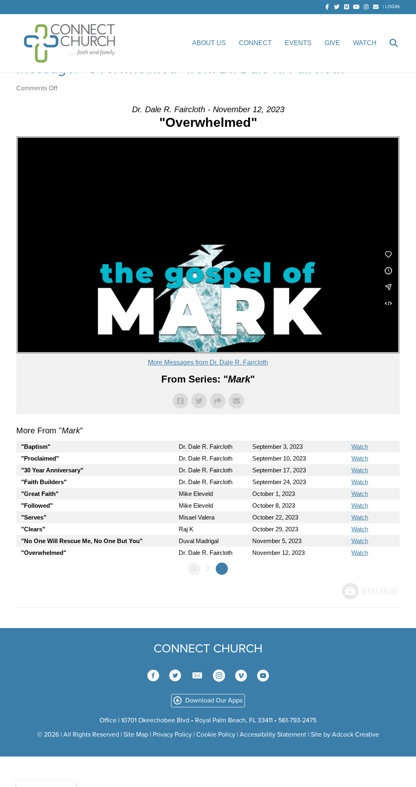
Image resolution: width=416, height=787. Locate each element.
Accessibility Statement (273, 734)
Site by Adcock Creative (344, 734)
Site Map (136, 734)
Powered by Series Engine (370, 591)
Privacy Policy (172, 734)
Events (298, 42)
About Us (209, 42)
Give (332, 42)
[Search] (388, 43)
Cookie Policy (215, 734)
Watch (365, 42)
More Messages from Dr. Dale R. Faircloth (208, 362)
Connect (255, 42)
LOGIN (392, 6)
